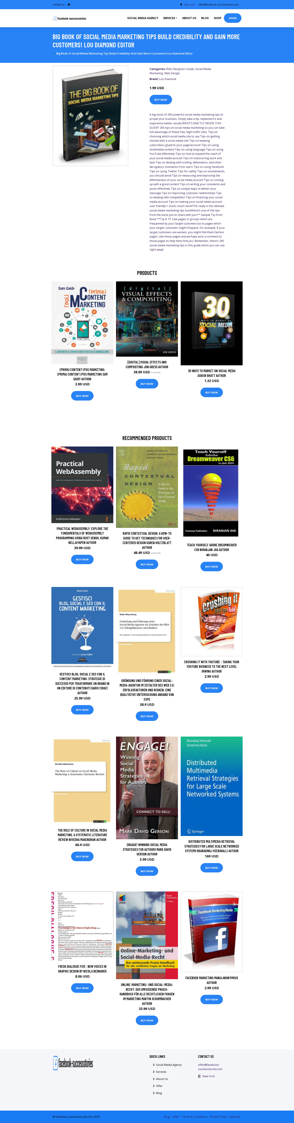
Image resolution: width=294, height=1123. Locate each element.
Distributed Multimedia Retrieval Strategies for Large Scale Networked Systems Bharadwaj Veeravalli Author (211, 846)
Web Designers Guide (180, 69)
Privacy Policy (218, 1117)
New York (189, 4)
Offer (232, 18)
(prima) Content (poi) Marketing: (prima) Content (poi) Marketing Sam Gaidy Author (82, 374)
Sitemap (235, 1117)
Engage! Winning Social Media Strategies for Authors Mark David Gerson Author (147, 849)
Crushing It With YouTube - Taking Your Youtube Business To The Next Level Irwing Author (211, 666)
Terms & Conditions (194, 1117)
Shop (217, 18)
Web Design (172, 73)
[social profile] (68, 4)
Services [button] (169, 18)
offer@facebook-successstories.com (218, 4)
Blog (205, 18)
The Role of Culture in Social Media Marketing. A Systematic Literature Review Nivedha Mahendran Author (82, 835)
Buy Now (160, 99)
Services (161, 1072)
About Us (189, 18)
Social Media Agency (142, 18)
